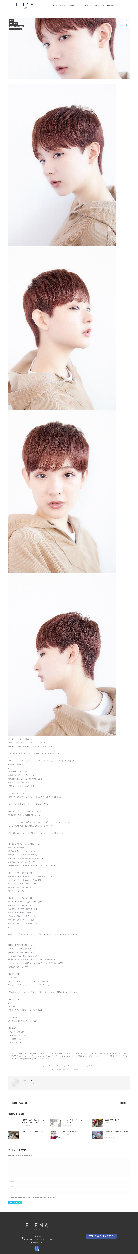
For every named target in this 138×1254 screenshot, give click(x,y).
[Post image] (13, 1123)
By (80, 1066)
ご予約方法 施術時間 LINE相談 (116, 1133)
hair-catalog (13, 23)
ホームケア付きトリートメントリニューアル (74, 1121)
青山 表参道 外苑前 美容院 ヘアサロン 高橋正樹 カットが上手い (71, 1069)
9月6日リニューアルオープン (32, 1132)
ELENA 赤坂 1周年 (112, 1120)
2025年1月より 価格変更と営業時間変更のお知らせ (33, 1121)
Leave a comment (99, 1066)
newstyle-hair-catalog (16, 26)
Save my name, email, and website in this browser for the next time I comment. (32, 1197)
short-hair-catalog (15, 29)
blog (11, 20)
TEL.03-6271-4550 (101, 1236)
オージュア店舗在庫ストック (73, 1132)
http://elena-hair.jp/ (28, 1084)
